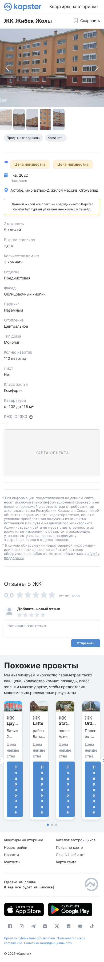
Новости (11, 855)
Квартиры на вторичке (73, 6)
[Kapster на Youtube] (80, 926)
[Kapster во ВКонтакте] (45, 926)
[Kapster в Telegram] (33, 926)
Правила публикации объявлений (29, 938)
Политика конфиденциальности (48, 943)
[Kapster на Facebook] (10, 926)
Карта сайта (66, 862)
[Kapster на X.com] (57, 926)
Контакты (12, 862)
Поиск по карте (69, 847)
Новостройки (15, 847)
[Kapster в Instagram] (21, 926)
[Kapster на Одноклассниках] (68, 926)
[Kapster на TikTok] (92, 926)
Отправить (85, 643)
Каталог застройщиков (76, 840)
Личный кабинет (70, 855)
